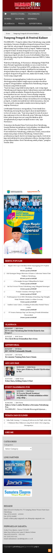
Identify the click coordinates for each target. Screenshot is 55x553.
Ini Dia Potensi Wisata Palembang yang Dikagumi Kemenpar (28, 286)
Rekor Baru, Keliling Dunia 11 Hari (19, 381)
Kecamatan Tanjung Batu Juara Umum (20, 357)
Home (8, 33)
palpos (36, 547)
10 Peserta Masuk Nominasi (28, 393)
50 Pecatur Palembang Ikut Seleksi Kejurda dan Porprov (24, 332)
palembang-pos (18, 547)
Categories (8, 445)
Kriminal (32, 19)
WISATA (21, 23)
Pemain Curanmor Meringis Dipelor (28, 292)
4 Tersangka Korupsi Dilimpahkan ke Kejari (28, 281)
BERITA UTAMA (18, 14)
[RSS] (49, 550)
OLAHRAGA (9, 23)
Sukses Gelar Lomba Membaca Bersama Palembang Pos (26, 406)
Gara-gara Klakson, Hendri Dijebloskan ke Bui (33, 370)
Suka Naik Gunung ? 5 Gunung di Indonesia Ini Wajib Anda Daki (29, 420)
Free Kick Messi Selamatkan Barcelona (21, 339)
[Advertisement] (25, 169)
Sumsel (8, 19)
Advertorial (35, 23)
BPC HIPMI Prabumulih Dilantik (18, 351)
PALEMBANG (34, 14)
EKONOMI (19, 19)
